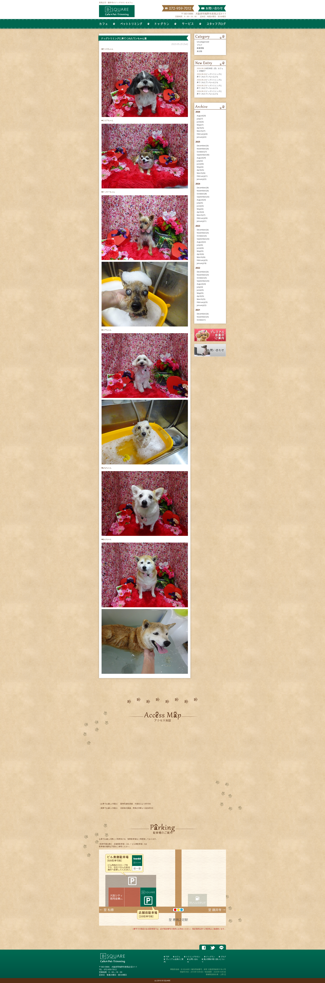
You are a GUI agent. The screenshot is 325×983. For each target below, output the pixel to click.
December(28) (203, 187)
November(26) (203, 148)
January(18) (201, 263)
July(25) (200, 203)
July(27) (200, 118)
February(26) (202, 218)
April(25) (200, 128)
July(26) (200, 245)
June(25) (200, 206)
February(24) (202, 134)
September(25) (203, 197)
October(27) (202, 151)
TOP (167, 956)
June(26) (200, 122)
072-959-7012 (110, 969)
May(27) (200, 125)
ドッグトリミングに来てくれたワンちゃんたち (209, 75)
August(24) (201, 200)
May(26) (200, 167)
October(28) (202, 193)
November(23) (203, 275)
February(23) (202, 260)
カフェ (177, 956)
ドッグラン (210, 956)
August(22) (201, 242)
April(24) (200, 212)
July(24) (200, 287)
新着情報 (200, 48)
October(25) (202, 236)
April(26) (200, 254)
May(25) (200, 251)
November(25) (203, 233)
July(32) (200, 161)
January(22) (201, 137)
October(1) (201, 320)
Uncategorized (203, 42)
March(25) (201, 299)
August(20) (201, 115)
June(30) (200, 164)
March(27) (201, 131)
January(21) (201, 221)
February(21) (202, 176)
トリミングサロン (193, 956)
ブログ (199, 45)
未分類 (199, 51)
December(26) (203, 145)
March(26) (201, 173)
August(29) (201, 158)
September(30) (203, 155)
